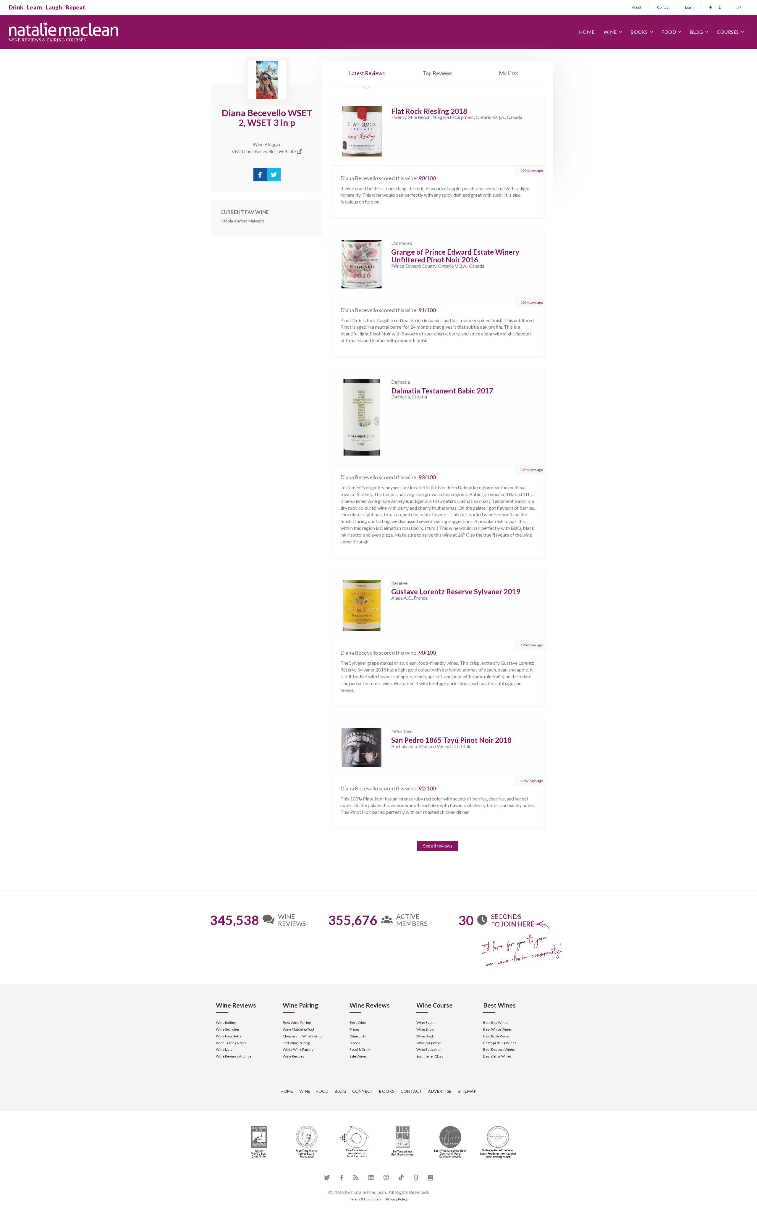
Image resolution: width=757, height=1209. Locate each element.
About (636, 7)
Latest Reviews (367, 73)
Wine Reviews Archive (233, 1056)
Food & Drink (360, 1049)
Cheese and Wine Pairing (302, 1036)
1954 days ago (531, 170)
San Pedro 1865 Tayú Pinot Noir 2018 (451, 740)
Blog (696, 32)
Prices (355, 1029)
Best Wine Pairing (297, 1022)
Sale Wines (358, 1056)
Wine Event (425, 1022)
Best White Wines (497, 1029)
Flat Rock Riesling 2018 (429, 111)
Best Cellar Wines (497, 1056)
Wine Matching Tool (298, 1029)
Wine (610, 32)
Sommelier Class (429, 1056)
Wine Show (425, 1029)
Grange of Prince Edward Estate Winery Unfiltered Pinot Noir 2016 (455, 256)
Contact (663, 7)
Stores (355, 1043)
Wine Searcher (228, 1029)
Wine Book (425, 1036)
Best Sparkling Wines (499, 1043)
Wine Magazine (428, 1043)
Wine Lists (224, 1049)
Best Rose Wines (496, 1036)
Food (668, 32)
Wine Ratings (226, 1022)
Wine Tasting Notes (231, 1043)
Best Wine (358, 1022)
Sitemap (467, 1091)
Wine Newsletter (229, 1036)
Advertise (440, 1091)
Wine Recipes (293, 1056)
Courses (728, 32)
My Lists (508, 73)
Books (639, 32)
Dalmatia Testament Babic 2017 (442, 390)
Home (587, 32)
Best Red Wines (495, 1022)
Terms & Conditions (365, 1199)
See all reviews (437, 845)
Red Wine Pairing (296, 1043)
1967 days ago (531, 645)
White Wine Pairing (298, 1049)
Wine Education (428, 1049)
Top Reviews (437, 73)
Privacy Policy (396, 1199)
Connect (362, 1091)
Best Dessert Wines (499, 1049)
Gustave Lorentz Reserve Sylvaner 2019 (455, 591)
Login (689, 7)
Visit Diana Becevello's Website (264, 151)
